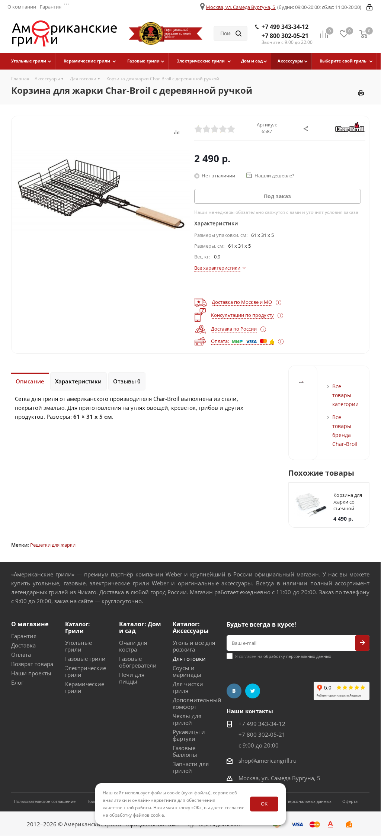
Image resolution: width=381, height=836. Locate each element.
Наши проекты (31, 673)
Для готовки (189, 658)
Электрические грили (85, 671)
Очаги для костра (133, 646)
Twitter (252, 691)
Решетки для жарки (53, 544)
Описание (30, 381)
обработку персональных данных (297, 656)
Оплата (21, 654)
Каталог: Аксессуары (191, 627)
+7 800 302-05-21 (285, 36)
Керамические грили (84, 687)
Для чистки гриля (188, 687)
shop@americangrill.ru (267, 760)
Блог (17, 682)
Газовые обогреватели (138, 662)
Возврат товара (32, 664)
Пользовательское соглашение (45, 801)
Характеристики (78, 381)
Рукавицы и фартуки (189, 735)
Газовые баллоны (185, 751)
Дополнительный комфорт (197, 703)
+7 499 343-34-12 (285, 27)
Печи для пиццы (131, 678)
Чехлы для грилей (187, 719)
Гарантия (23, 636)
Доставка (23, 645)
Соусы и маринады (187, 671)
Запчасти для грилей (191, 767)
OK (264, 803)
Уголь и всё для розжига (194, 646)
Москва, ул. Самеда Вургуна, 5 (240, 7)
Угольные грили (78, 646)
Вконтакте (234, 691)
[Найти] (238, 33)
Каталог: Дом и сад (140, 627)
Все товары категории (345, 395)
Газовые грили (85, 658)
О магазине (29, 624)
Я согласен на (283, 656)
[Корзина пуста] (363, 34)
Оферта (350, 801)
